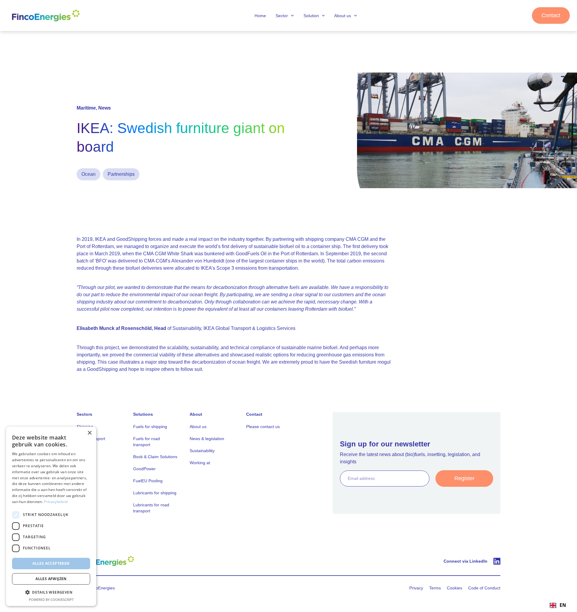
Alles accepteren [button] (50, 563)
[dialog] (51, 516)
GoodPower (144, 468)
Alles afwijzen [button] (51, 578)
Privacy (416, 588)
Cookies (454, 588)
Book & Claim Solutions (155, 456)
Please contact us (263, 426)
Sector (282, 15)
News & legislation (207, 438)
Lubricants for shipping (154, 492)
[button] (51, 592)
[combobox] (558, 605)
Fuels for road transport (146, 441)
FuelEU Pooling (148, 480)
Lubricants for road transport (151, 507)
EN (563, 605)
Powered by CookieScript (51, 599)
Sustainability (202, 450)
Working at (200, 462)
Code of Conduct (484, 588)
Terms (435, 588)
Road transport (91, 438)
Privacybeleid (55, 501)
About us (342, 15)
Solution (311, 15)
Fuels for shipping (150, 426)
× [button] (89, 433)
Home (260, 15)
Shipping (85, 426)
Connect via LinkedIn (465, 561)
